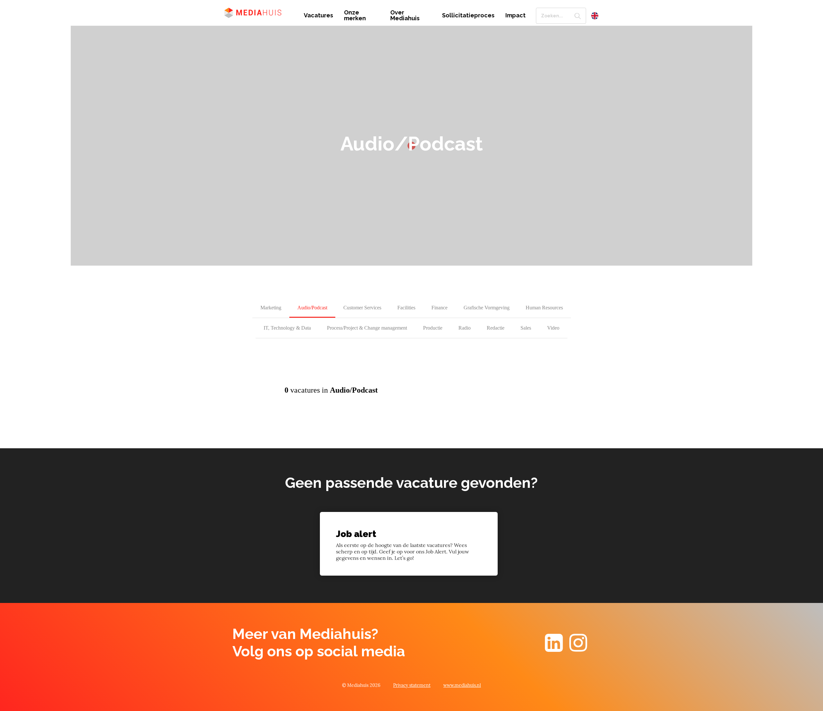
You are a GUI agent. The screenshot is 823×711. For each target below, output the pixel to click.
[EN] (595, 16)
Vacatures (318, 15)
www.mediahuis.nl (462, 685)
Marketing (270, 307)
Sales (525, 328)
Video (553, 328)
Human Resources (544, 307)
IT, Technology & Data (287, 328)
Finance (439, 307)
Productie (432, 328)
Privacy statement (411, 685)
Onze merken (355, 15)
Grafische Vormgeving (487, 307)
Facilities (406, 307)
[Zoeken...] (578, 15)
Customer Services (362, 307)
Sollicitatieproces (468, 15)
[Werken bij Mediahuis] (259, 12)
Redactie (495, 328)
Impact (515, 15)
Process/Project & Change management (367, 328)
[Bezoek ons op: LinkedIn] (554, 649)
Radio (464, 328)
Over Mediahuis (405, 15)
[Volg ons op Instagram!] (578, 649)
